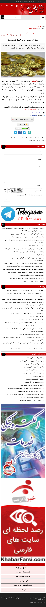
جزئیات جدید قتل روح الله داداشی (34, 382)
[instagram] (17, 5)
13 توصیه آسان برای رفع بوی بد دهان (33, 367)
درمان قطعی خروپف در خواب (23, 585)
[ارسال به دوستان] (4, 35)
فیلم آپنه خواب (23, 581)
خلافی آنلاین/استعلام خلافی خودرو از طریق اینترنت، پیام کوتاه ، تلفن (25, 394)
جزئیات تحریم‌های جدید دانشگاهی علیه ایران (31, 275)
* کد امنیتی (38, 186)
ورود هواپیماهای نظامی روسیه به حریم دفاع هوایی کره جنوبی (27, 234)
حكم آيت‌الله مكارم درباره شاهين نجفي (33, 373)
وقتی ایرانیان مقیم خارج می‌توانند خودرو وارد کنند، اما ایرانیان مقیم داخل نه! (23, 269)
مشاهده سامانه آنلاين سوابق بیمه (34, 370)
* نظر (40, 167)
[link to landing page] (35, 9)
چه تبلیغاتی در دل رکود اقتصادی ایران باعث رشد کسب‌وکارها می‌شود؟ (24, 291)
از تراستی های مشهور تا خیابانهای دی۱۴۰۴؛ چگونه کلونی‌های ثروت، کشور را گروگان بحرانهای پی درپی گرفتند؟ (23, 303)
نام (40, 152)
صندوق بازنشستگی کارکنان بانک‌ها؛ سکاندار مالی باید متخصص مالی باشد (24, 249)
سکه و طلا (34, 115)
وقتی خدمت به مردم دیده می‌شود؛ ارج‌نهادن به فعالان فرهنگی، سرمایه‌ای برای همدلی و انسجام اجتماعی (23, 330)
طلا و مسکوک (28, 33)
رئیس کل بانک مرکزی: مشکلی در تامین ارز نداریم (30, 326)
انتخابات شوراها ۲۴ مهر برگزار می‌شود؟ (33, 281)
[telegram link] (24, 132)
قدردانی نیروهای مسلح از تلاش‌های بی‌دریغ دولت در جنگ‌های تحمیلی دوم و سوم (23, 344)
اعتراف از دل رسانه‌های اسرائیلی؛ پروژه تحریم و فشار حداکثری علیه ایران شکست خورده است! (24, 241)
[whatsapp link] (29, 132)
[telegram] (12, 5)
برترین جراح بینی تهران (23, 568)
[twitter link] (15, 132)
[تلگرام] (23, 214)
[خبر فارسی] (23, 520)
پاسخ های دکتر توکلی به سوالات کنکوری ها (31, 400)
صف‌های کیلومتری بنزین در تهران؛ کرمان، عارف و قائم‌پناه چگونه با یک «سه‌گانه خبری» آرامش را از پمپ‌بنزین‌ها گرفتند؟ (22, 229)
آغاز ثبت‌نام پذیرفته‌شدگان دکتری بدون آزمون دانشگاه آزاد (28, 252)
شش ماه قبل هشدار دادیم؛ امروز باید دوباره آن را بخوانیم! (27, 237)
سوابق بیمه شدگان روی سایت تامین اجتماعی (31, 361)
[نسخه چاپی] (1, 35)
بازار (30, 115)
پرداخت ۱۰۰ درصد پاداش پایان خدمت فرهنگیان (30, 391)
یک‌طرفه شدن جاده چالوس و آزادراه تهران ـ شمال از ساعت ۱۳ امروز (25, 272)
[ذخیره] (7, 35)
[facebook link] (20, 132)
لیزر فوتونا (23, 590)
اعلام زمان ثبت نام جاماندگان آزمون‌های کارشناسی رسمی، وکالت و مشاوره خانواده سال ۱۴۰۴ (23, 259)
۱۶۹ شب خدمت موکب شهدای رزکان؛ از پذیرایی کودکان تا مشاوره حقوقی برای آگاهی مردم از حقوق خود (22, 338)
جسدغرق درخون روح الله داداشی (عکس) (32, 397)
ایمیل (39, 159)
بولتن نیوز (34, 81)
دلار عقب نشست (38, 255)
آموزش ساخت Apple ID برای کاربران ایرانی (32, 385)
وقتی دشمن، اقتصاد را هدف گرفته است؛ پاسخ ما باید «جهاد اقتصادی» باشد (23, 323)
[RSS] (2, 6)
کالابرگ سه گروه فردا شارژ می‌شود (34, 246)
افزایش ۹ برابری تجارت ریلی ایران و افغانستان (31, 320)
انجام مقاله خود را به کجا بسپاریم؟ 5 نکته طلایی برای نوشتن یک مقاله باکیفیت (22, 299)
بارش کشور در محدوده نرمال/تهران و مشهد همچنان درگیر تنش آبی (25, 278)
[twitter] (7, 6)
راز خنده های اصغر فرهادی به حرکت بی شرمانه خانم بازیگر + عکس (25, 388)
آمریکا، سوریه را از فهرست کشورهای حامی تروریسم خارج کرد (27, 314)
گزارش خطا (22, 124)
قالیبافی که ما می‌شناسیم (36, 317)
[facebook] (21, 6)
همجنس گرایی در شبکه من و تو (34, 364)
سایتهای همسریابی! (37, 376)
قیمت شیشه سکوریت (23, 572)
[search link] (2, 17)
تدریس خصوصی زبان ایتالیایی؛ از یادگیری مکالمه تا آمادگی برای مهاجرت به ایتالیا (23, 295)
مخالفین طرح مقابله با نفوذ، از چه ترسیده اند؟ (31, 334)
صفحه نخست (42, 33)
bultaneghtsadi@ (30, 109)
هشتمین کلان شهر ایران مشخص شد (33, 358)
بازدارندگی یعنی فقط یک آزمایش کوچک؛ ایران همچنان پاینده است (25, 349)
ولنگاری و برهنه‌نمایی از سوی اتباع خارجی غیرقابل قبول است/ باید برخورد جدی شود (22, 309)
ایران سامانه (33, 602)
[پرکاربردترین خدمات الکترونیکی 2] (23, 441)
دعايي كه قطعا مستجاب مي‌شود (34, 379)
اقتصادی (35, 33)
